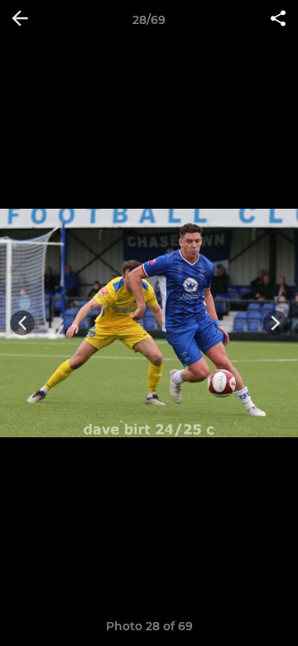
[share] (278, 19)
